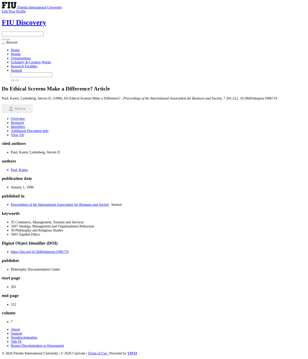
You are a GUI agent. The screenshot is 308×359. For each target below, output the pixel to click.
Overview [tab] (18, 118)
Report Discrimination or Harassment (37, 345)
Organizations (21, 58)
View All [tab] (17, 135)
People (16, 54)
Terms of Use (98, 353)
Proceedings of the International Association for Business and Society (60, 204)
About (15, 329)
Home (15, 50)
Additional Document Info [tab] (29, 131)
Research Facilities (24, 66)
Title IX (16, 341)
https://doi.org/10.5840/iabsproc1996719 (40, 252)
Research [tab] (17, 123)
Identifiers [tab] (18, 127)
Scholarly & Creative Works (31, 62)
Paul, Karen (19, 170)
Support (16, 70)
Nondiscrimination (24, 337)
